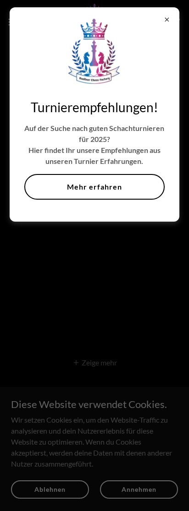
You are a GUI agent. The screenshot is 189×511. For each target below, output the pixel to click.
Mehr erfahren (94, 186)
